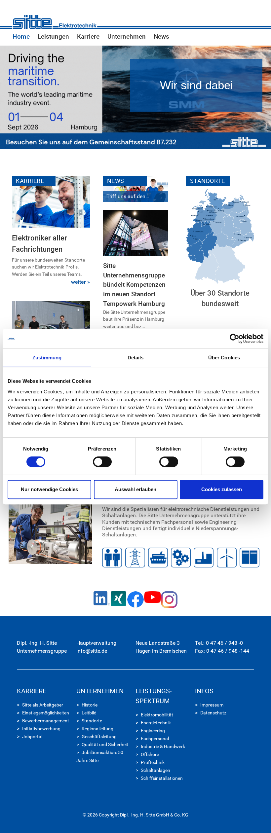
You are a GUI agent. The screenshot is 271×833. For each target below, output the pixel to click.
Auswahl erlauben (135, 489)
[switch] (102, 461)
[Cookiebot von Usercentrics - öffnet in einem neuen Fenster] (234, 339)
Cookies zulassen (221, 489)
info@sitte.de (91, 651)
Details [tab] (136, 357)
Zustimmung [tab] (47, 357)
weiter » (80, 282)
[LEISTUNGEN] (50, 527)
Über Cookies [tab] (224, 357)
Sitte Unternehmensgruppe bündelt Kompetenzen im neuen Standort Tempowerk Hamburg (134, 285)
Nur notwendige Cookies (49, 489)
